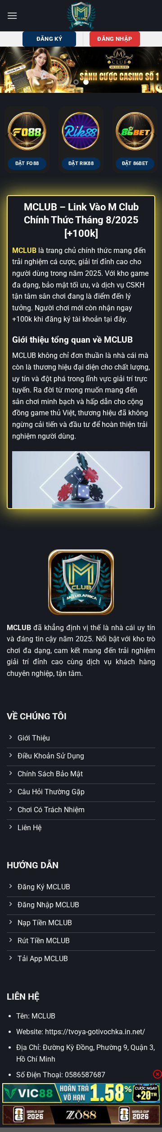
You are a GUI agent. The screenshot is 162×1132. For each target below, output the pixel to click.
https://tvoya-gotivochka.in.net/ (95, 1032)
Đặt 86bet (135, 163)
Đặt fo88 (27, 163)
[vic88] (81, 1092)
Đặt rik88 (81, 163)
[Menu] (12, 15)
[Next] (154, 136)
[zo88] (81, 1114)
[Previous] (7, 136)
